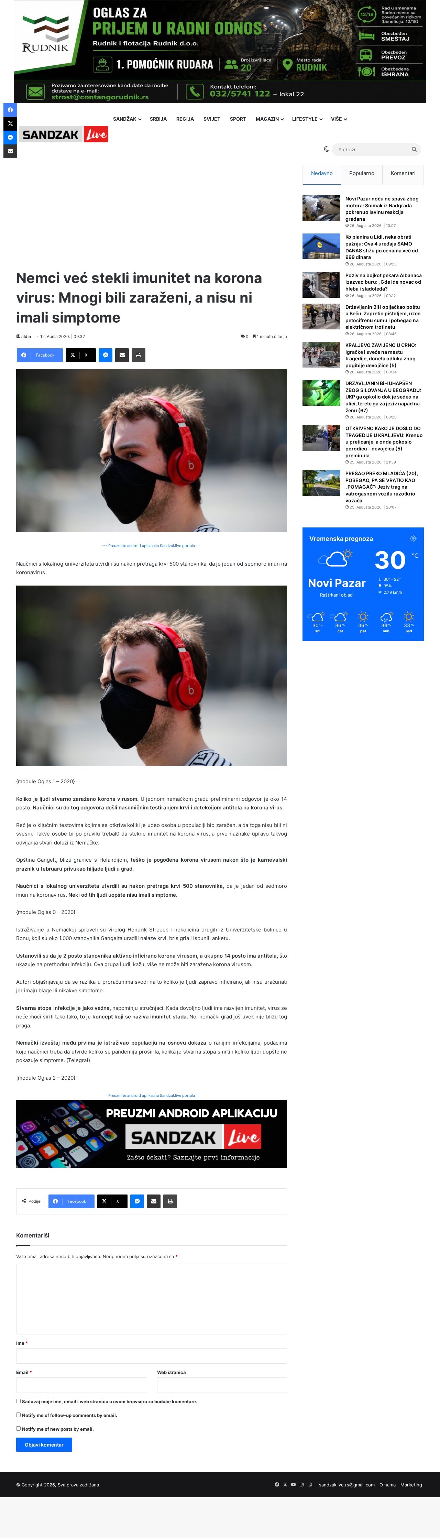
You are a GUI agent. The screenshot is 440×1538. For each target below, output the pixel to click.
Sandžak (124, 119)
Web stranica (171, 1372)
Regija (185, 119)
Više (336, 119)
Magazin (267, 119)
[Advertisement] (151, 210)
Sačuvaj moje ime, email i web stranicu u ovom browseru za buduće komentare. (109, 1401)
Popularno (361, 173)
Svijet (212, 119)
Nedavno (322, 173)
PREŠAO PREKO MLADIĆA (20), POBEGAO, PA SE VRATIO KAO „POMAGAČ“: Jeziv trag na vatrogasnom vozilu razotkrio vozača (381, 486)
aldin (26, 336)
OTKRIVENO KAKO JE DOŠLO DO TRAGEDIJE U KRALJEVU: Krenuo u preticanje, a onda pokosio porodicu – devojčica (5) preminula (384, 441)
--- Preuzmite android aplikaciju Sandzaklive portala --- (151, 545)
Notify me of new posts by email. (58, 1429)
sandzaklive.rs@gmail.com (347, 1484)
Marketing (411, 1484)
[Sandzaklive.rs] (63, 134)
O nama (388, 1484)
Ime (22, 1343)
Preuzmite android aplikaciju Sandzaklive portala (151, 1095)
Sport (238, 119)
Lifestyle (305, 119)
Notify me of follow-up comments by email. (69, 1415)
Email (24, 1372)
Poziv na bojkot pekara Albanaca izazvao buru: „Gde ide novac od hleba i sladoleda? (383, 282)
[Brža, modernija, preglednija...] (151, 1133)
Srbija (158, 119)
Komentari (403, 173)
